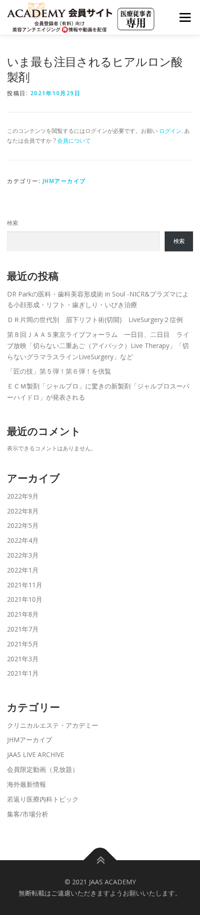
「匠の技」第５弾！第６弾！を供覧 (59, 371)
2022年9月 (23, 496)
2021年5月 (23, 643)
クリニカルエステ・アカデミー (52, 725)
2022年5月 (23, 525)
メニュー (185, 17)
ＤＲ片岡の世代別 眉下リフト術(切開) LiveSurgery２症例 (95, 319)
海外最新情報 (26, 784)
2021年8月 (23, 614)
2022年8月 (23, 511)
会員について (74, 141)
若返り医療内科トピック (43, 799)
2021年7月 (23, 629)
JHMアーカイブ (64, 181)
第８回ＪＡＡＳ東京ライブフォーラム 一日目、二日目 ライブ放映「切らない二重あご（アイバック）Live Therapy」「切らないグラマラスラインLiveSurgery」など (98, 345)
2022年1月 (23, 570)
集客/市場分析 (27, 814)
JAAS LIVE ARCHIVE (35, 754)
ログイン (170, 131)
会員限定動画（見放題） (43, 769)
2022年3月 (23, 555)
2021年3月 (23, 658)
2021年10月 (24, 599)
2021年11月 (24, 584)
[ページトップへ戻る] (100, 860)
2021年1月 (23, 673)
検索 (12, 223)
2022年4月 (23, 540)
